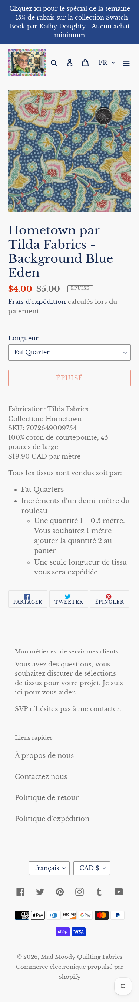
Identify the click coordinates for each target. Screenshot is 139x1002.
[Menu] (126, 62)
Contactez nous (41, 777)
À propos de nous (44, 756)
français (47, 868)
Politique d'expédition (52, 819)
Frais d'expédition (37, 302)
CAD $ (89, 868)
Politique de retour (47, 798)
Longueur (23, 338)
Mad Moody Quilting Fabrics (81, 956)
